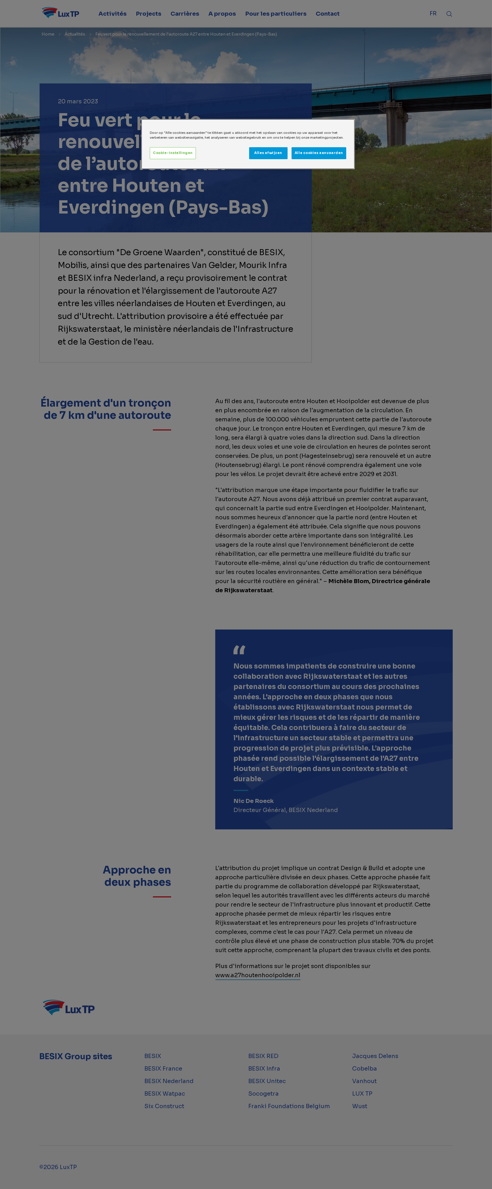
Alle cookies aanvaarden (319, 153)
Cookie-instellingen (173, 153)
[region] (248, 144)
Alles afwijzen (268, 153)
